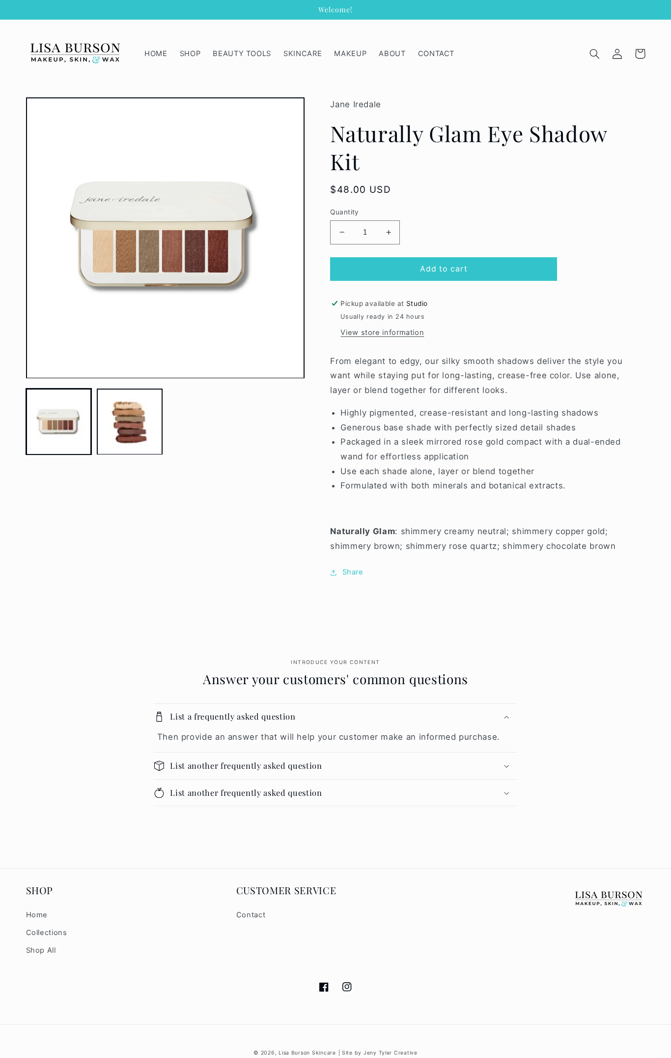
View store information (382, 332)
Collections (46, 932)
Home (37, 914)
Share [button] (352, 572)
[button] (595, 53)
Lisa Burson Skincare (307, 1053)
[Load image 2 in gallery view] (130, 422)
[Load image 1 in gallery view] (59, 422)
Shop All (41, 950)
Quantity (344, 212)
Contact (250, 914)
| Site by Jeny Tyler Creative (378, 1053)
